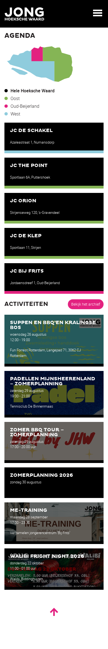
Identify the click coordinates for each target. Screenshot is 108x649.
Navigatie (97, 13)
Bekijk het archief (85, 304)
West (15, 114)
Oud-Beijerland (25, 106)
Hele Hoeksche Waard (33, 91)
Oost (15, 98)
